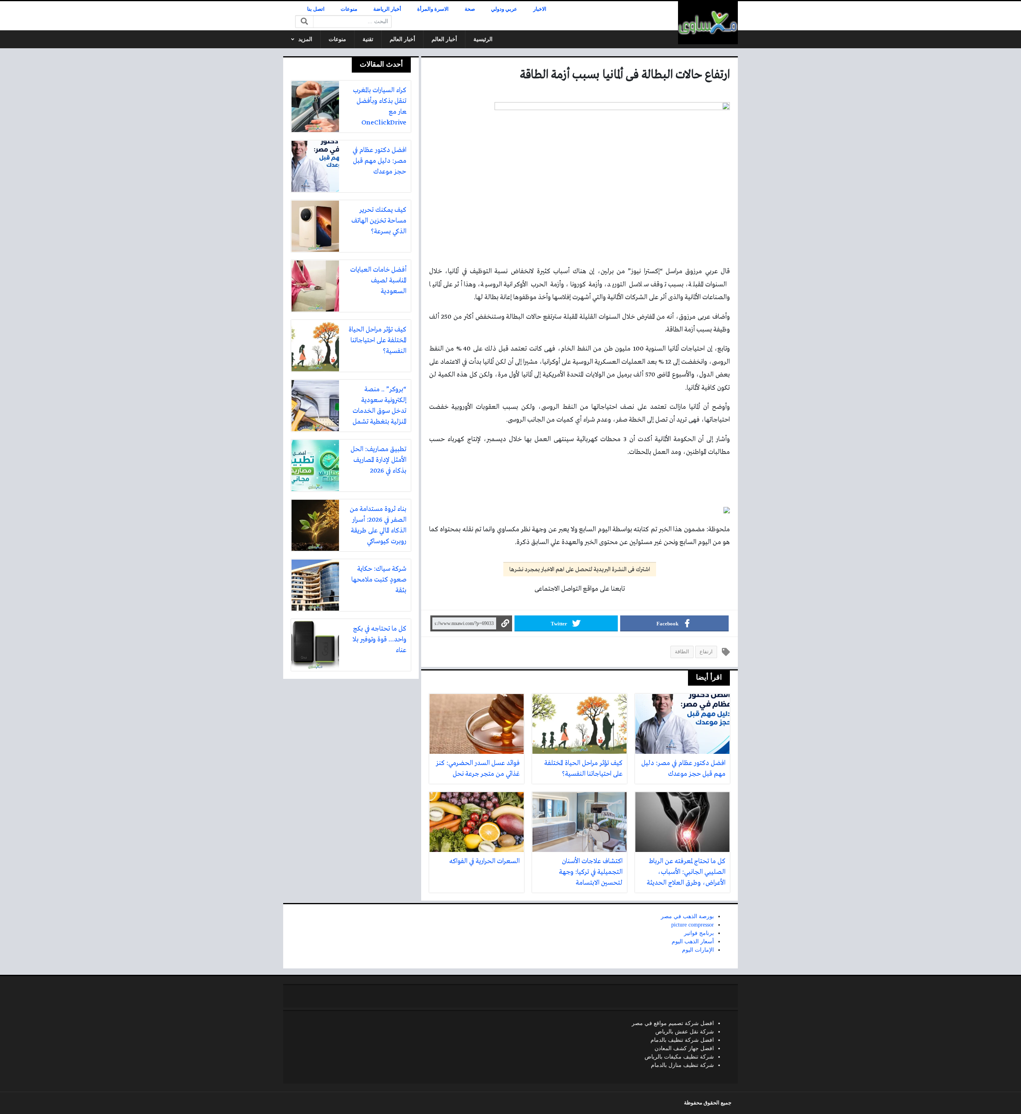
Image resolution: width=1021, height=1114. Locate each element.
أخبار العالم (444, 39)
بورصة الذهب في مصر (687, 916)
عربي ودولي (504, 9)
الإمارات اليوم (698, 950)
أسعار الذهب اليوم (693, 941)
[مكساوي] (708, 22)
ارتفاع (706, 652)
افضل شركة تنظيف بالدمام (682, 1040)
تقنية (368, 39)
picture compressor (692, 925)
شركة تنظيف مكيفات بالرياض (679, 1057)
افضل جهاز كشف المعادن (684, 1048)
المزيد (305, 39)
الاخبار (539, 9)
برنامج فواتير (699, 933)
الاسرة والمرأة (433, 9)
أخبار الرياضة (387, 9)
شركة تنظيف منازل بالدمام (682, 1065)
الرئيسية (483, 39)
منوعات (349, 9)
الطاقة (682, 652)
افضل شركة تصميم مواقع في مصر (673, 1023)
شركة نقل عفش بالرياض (684, 1032)
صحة (470, 9)
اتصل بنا (316, 9)
